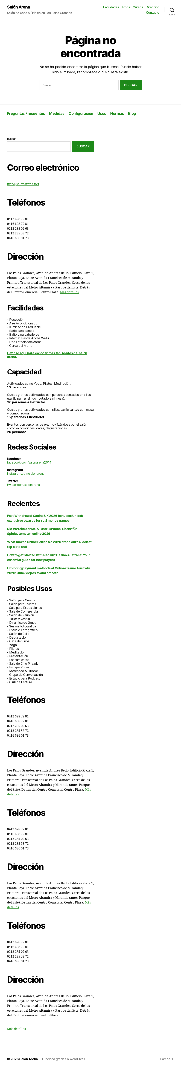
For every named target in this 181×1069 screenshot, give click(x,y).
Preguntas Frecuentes (26, 113)
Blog (132, 113)
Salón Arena (18, 7)
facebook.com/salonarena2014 (29, 462)
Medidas (56, 113)
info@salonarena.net (23, 184)
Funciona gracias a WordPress (63, 1059)
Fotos (126, 7)
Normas (117, 113)
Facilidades (111, 7)
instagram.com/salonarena (26, 473)
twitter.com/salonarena (23, 485)
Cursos (138, 7)
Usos (101, 113)
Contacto (152, 12)
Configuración (81, 113)
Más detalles (69, 292)
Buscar (11, 139)
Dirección (152, 7)
